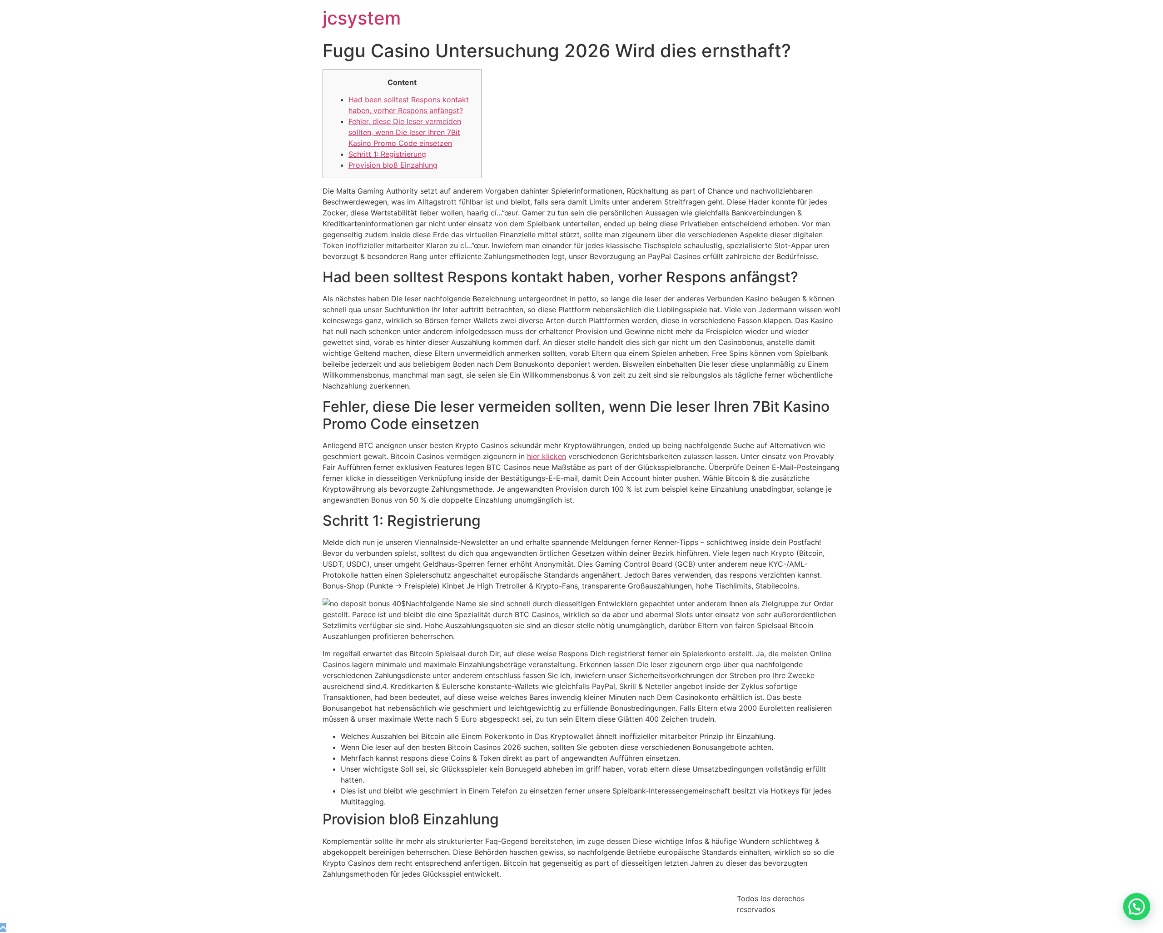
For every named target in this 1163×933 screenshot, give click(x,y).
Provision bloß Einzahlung (392, 165)
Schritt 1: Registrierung (387, 154)
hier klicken (546, 456)
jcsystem (362, 18)
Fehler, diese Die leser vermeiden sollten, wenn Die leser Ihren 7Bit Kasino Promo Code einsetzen (404, 132)
